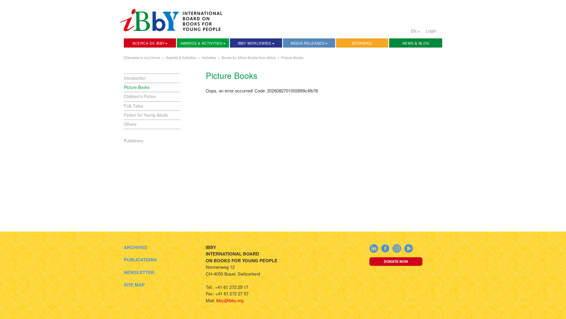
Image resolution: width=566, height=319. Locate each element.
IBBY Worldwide (255, 42)
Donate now (396, 261)
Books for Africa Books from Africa (249, 57)
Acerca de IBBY (148, 42)
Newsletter (139, 272)
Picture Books (292, 57)
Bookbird (362, 42)
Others (130, 124)
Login (431, 30)
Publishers (133, 140)
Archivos (135, 247)
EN (414, 31)
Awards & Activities (201, 42)
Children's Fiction (140, 96)
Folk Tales (133, 105)
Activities (209, 57)
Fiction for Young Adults (146, 115)
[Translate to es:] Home (142, 57)
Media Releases (308, 42)
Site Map (134, 284)
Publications (140, 259)
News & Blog (415, 42)
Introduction (135, 78)
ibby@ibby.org (229, 300)
